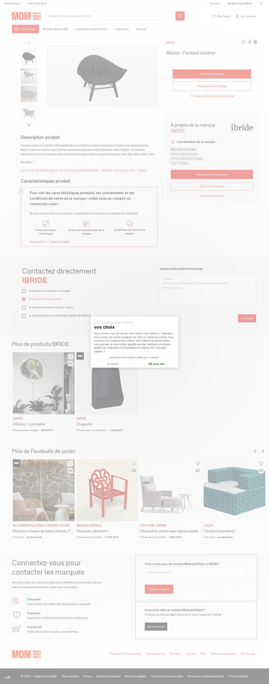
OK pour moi (156, 363)
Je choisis (112, 363)
